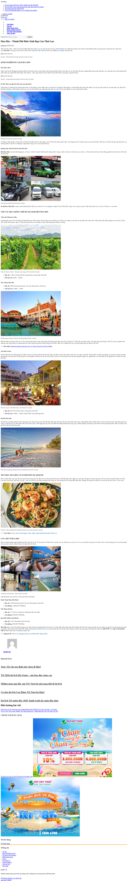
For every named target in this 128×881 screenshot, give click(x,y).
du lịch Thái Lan (42, 629)
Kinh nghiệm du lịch (8, 853)
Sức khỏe (5, 866)
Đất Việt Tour (39, 50)
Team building (7, 862)
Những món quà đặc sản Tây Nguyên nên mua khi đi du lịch (31, 683)
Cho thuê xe (6, 860)
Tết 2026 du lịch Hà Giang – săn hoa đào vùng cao (26, 675)
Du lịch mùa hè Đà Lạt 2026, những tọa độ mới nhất (21, 5)
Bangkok (61, 49)
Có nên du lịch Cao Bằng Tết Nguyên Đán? (23, 692)
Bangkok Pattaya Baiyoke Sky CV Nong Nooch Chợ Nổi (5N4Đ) (31, 346)
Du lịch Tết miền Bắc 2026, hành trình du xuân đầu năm (29, 700)
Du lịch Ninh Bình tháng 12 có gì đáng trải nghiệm (21, 10)
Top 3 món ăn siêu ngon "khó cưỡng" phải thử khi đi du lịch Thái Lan (34, 533)
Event (4, 859)
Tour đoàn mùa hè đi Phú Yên (14, 8)
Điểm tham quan (7, 857)
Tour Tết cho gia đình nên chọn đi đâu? (21, 666)
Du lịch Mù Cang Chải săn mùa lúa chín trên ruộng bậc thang (24, 7)
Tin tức (4, 851)
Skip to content (7, 14)
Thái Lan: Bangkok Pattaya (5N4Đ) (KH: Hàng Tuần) (29, 634)
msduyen (3, 45)
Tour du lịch (11, 33)
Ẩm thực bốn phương (9, 855)
